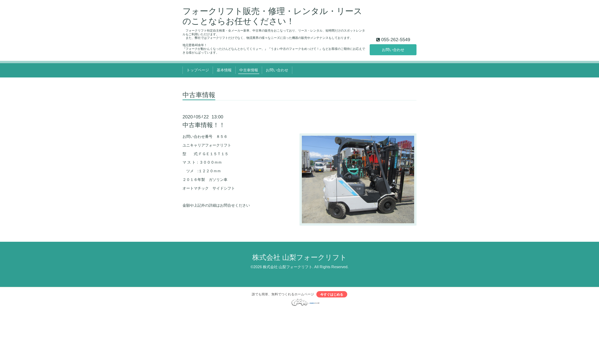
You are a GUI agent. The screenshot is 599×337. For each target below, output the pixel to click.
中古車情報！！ (204, 124)
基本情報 (224, 70)
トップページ (197, 70)
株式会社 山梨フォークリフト (299, 257)
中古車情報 (248, 70)
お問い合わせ (393, 50)
